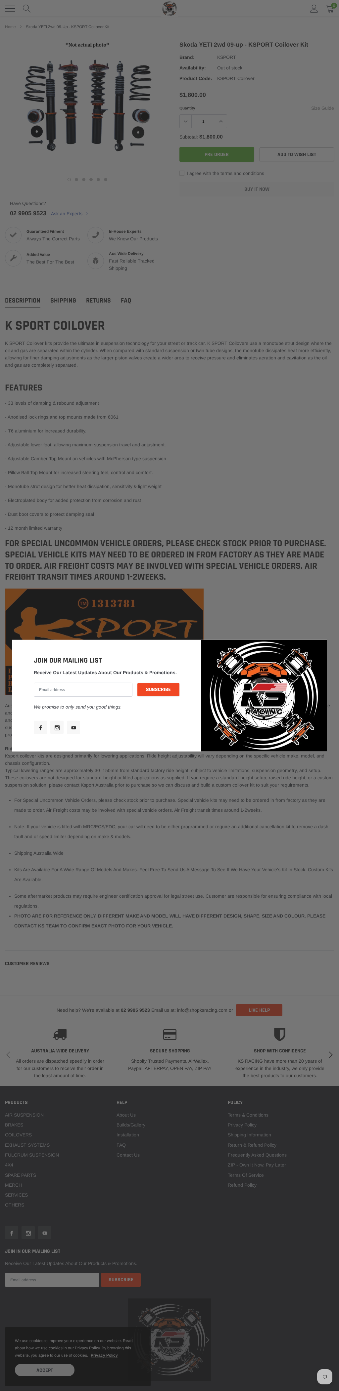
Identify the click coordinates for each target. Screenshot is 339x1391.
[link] (40, 727)
